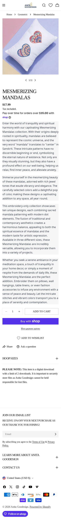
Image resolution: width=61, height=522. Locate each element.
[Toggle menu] (3, 5)
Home (9, 14)
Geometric (22, 14)
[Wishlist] (50, 5)
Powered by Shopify (40, 506)
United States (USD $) (18, 478)
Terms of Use (38, 442)
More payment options (30, 328)
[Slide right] (35, 80)
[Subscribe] (55, 434)
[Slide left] (26, 80)
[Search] (44, 5)
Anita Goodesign (19, 506)
